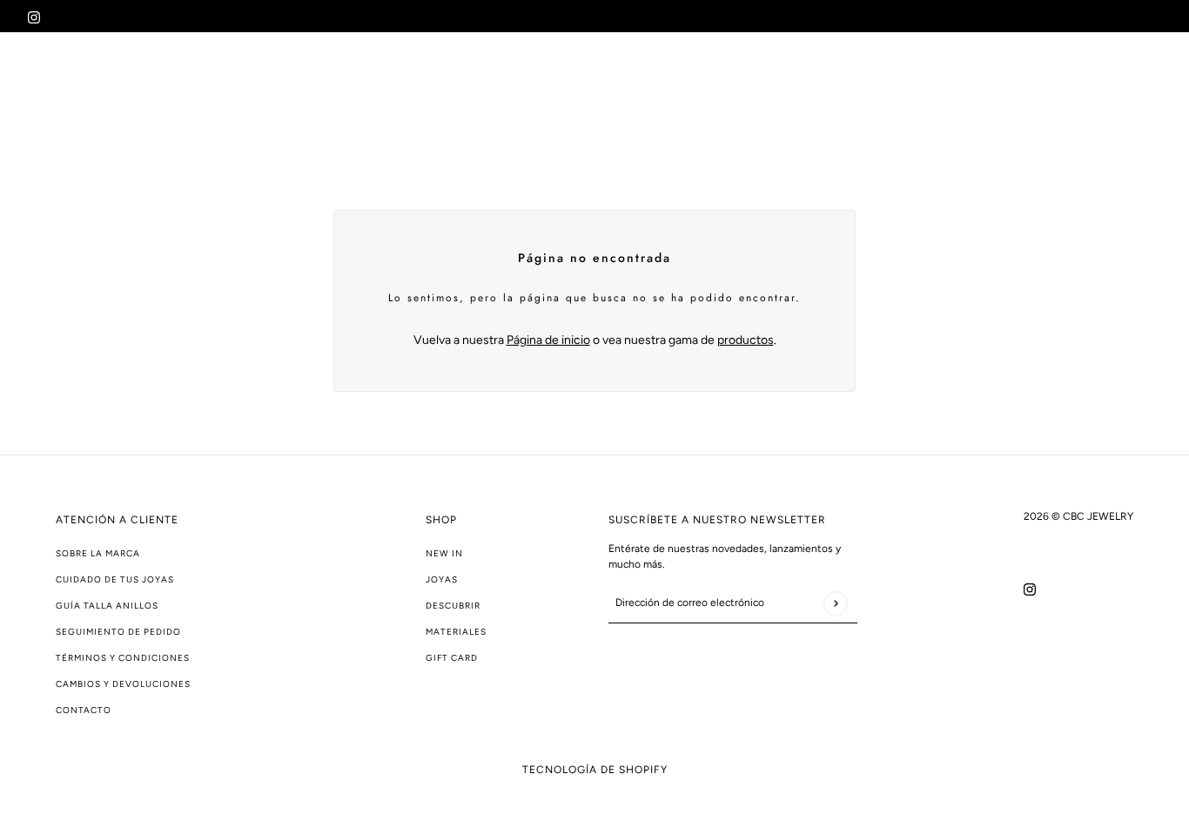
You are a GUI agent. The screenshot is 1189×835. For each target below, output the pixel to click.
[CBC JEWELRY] (105, 89)
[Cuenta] (1118, 89)
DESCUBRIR (453, 605)
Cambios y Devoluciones (123, 684)
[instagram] (34, 16)
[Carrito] (1151, 89)
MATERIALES (456, 631)
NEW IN (444, 553)
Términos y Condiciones (123, 657)
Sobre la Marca (98, 553)
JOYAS (442, 579)
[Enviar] (835, 603)
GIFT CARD (452, 657)
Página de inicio (548, 340)
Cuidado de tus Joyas (115, 579)
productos (745, 340)
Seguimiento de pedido (118, 631)
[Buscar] (1085, 89)
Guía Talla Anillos (107, 605)
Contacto (83, 710)
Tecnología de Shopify (595, 770)
